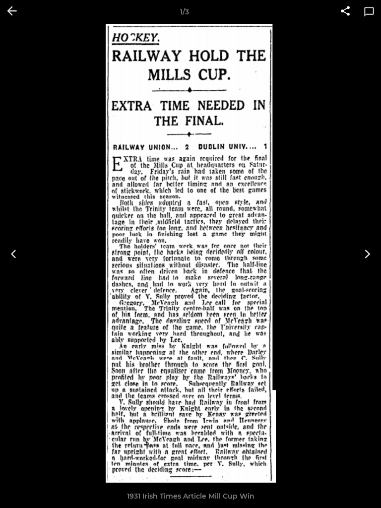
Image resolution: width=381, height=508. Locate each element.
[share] (345, 12)
